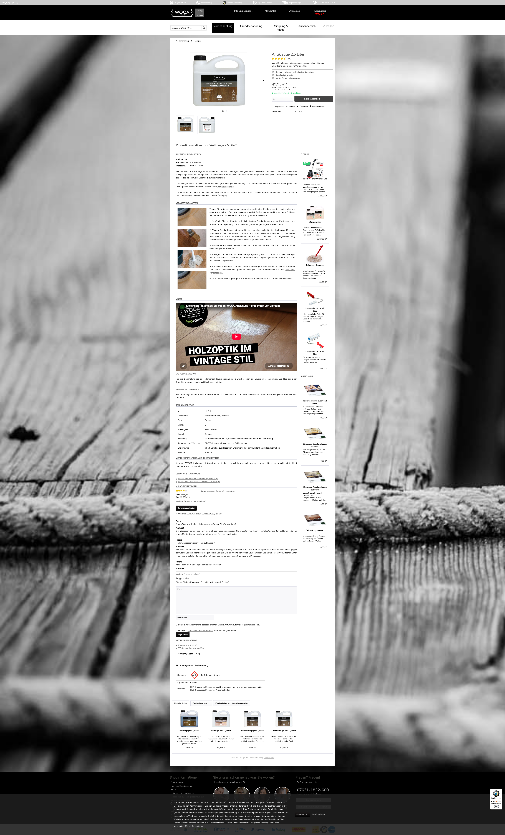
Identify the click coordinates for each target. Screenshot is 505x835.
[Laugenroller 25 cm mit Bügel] (315, 341)
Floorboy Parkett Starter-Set (315, 179)
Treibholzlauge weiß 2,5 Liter (284, 730)
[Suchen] (204, 28)
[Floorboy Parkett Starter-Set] (315, 168)
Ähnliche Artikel (180, 703)
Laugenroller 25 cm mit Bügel (314, 352)
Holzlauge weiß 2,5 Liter (221, 730)
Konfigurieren (318, 814)
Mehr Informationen (194, 826)
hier (208, 822)
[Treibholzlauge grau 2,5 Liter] (252, 719)
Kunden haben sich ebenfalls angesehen (231, 703)
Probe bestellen (318, 106)
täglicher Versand (265, 3)
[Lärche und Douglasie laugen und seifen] (315, 477)
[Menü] (500, 790)
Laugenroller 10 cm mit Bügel (314, 309)
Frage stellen (183, 634)
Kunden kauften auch (201, 703)
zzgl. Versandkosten (287, 90)
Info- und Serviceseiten (181, 786)
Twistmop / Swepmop (315, 265)
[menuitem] (242, 11)
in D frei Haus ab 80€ (326, 3)
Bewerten (303, 106)
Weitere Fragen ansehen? (188, 574)
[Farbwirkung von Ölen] (315, 520)
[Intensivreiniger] (315, 211)
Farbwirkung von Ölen (315, 530)
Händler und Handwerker (182, 793)
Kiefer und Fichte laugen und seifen (315, 402)
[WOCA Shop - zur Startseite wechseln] (10, 3)
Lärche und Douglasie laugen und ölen (315, 445)
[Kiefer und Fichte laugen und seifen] (315, 390)
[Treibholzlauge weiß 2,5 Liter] (284, 719)
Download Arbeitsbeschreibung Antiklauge (198, 478)
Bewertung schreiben (186, 508)
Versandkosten (269, 758)
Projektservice (180, 3)
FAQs (173, 789)
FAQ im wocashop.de (307, 782)
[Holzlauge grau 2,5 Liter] (189, 719)
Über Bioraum (177, 782)
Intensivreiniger (315, 222)
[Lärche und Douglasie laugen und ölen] (315, 433)
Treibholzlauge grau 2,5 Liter (252, 730)
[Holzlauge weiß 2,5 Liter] (221, 719)
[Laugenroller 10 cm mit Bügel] (315, 298)
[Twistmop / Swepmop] (315, 254)
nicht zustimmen (229, 816)
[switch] (496, 806)
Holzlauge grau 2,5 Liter (189, 730)
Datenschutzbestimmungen (200, 630)
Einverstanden (302, 814)
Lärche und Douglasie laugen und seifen (315, 488)
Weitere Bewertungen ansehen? (191, 501)
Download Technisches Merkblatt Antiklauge (199, 481)
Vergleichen (279, 106)
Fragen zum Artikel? (187, 645)
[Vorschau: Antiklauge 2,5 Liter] (185, 125)
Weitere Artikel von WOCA (191, 648)
